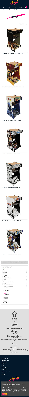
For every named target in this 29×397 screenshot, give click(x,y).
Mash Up (5, 301)
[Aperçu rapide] (17, 41)
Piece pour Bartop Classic (8, 282)
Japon (5, 291)
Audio (4, 276)
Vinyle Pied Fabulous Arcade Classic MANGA (11, 187)
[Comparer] (14, 41)
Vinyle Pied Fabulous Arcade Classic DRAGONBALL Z (12, 86)
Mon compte (4, 361)
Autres (4, 280)
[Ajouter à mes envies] (11, 41)
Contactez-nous (5, 358)
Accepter (4, 394)
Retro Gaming (6, 295)
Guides (3, 374)
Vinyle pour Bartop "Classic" (8, 284)
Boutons (4, 273)
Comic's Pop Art (6, 290)
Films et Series (6, 294)
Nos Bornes (5, 269)
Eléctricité (5, 279)
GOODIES (5, 271)
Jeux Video (6, 297)
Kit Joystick (4, 369)
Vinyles (4, 283)
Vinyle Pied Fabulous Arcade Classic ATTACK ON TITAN (13, 53)
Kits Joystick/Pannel (7, 277)
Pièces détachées (6, 267)
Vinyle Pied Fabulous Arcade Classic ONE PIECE (11, 254)
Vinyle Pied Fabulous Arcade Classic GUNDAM (11, 120)
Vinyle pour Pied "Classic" (8, 286)
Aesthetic (5, 287)
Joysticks (5, 272)
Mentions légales (5, 360)
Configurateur (4, 367)
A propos (3, 363)
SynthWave (6, 298)
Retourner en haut (22, 262)
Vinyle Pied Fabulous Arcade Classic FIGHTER (11, 153)
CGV (3, 365)
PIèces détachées (5, 371)
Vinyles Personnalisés (7, 302)
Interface (5, 275)
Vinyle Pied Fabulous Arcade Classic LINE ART (11, 220)
